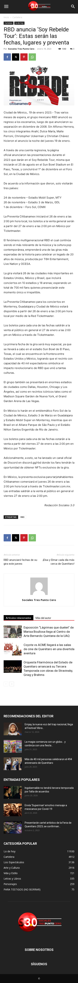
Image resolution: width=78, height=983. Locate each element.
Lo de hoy (19, 23)
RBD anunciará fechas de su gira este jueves (20, 561)
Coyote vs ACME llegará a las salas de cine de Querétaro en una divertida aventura (49, 649)
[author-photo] (39, 594)
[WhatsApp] (32, 57)
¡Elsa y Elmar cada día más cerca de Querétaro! (58, 561)
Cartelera (17, 17)
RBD (22, 517)
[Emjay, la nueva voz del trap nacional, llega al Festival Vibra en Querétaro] (13, 729)
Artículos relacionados (18, 618)
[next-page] (11, 684)
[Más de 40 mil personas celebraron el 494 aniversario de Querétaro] (13, 763)
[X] (15, 57)
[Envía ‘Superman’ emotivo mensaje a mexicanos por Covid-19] (13, 809)
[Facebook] (7, 57)
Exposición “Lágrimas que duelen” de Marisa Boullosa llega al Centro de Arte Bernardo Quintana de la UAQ (49, 632)
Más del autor (43, 618)
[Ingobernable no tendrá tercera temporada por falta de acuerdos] (13, 792)
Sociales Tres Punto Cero (21, 48)
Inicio (6, 17)
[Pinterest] (24, 57)
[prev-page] (6, 684)
